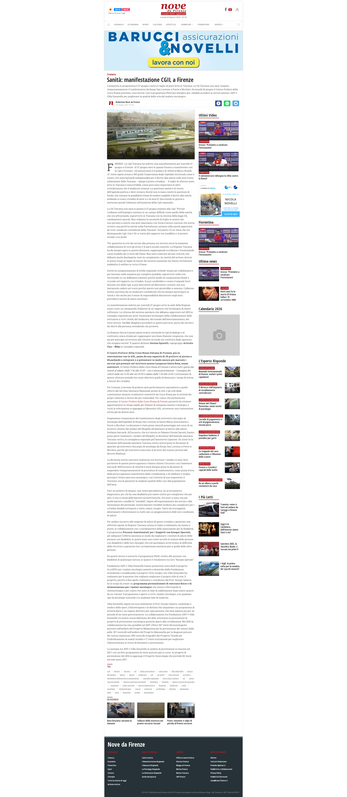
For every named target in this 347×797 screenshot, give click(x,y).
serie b (131, 675)
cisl (151, 675)
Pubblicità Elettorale (219, 776)
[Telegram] (235, 103)
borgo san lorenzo (147, 671)
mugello (165, 682)
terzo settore (173, 675)
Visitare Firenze (182, 761)
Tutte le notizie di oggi (117, 780)
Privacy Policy (216, 773)
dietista (172, 689)
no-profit (160, 675)
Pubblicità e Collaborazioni (221, 769)
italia (183, 685)
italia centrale (128, 685)
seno (117, 692)
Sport (145, 24)
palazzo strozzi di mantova (183, 682)
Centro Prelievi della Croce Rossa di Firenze (144, 401)
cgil (108, 671)
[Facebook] (226, 9)
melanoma (184, 689)
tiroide (137, 692)
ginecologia (149, 692)
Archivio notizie (114, 784)
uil (135, 671)
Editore (213, 757)
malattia (148, 689)
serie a (122, 675)
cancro (137, 689)
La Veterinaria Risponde (151, 773)
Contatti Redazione (218, 761)
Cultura (157, 24)
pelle (109, 692)
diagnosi (162, 685)
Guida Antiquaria (149, 776)
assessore (114, 685)
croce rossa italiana (171, 678)
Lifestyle (171, 24)
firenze (117, 671)
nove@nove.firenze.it (219, 780)
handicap (174, 685)
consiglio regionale (151, 678)
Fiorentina (203, 24)
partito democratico (146, 685)
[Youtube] (230, 9)
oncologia (111, 689)
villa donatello (177, 671)
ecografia (127, 692)
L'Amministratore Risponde (153, 761)
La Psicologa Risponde (151, 769)
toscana (127, 671)
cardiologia (160, 689)
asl (184, 678)
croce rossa (163, 671)
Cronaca (119, 24)
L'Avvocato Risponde (150, 765)
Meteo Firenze (182, 769)
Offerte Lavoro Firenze (185, 757)
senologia (154, 682)
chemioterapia (125, 689)
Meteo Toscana (182, 773)
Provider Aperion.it (218, 765)
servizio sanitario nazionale (134, 682)
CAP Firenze (180, 776)
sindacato (142, 675)
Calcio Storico (147, 757)
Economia (133, 24)
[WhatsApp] (227, 103)
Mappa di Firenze (183, 765)
